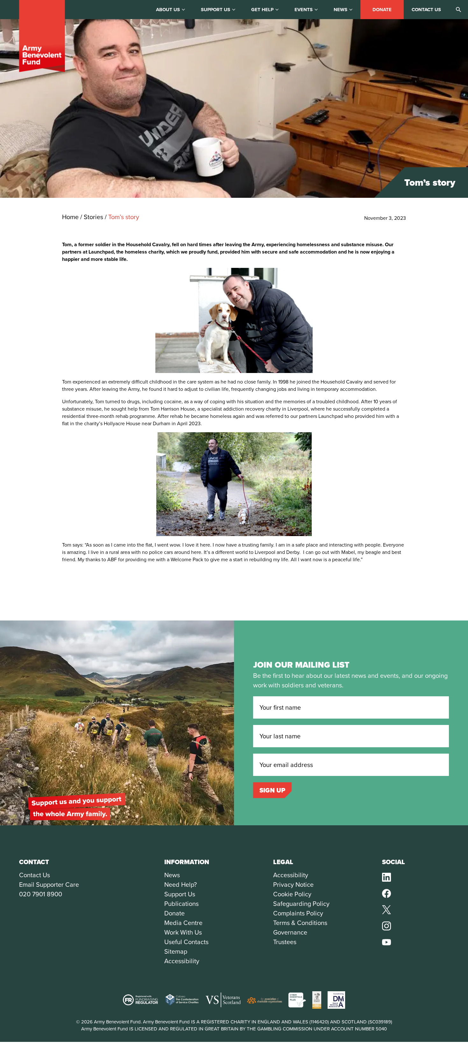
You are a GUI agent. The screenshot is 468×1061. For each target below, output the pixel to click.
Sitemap (175, 951)
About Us (168, 9)
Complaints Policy (298, 913)
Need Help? (180, 884)
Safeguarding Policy (301, 903)
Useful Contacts (186, 942)
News (340, 9)
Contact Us (34, 875)
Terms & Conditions (300, 923)
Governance (290, 932)
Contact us (426, 9)
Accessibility (181, 961)
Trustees (284, 942)
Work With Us (183, 932)
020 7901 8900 (40, 894)
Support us (215, 9)
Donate (382, 9)
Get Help (262, 9)
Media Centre (183, 923)
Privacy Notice (293, 884)
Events (303, 9)
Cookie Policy (292, 894)
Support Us (179, 894)
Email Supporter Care (49, 884)
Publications (181, 903)
